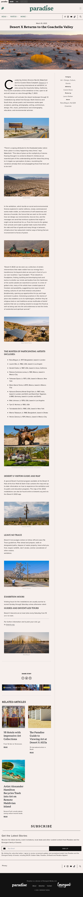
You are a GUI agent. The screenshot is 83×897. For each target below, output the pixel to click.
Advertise (42, 886)
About (34, 886)
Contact (49, 886)
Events (68, 83)
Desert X (42, 83)
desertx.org (10, 624)
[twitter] (26, 678)
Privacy (4, 865)
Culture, (73, 80)
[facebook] (22, 678)
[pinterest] (30, 678)
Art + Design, (65, 80)
